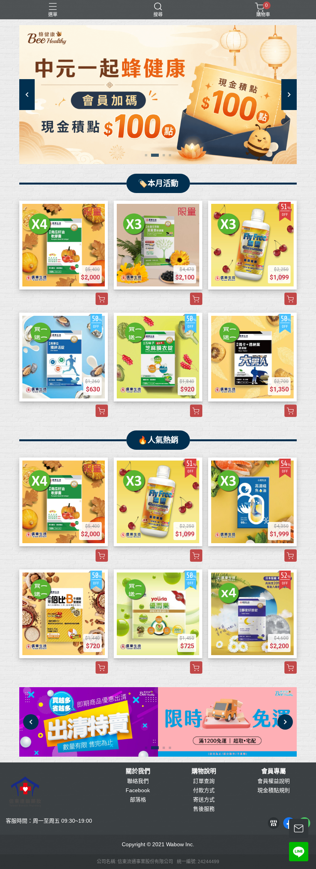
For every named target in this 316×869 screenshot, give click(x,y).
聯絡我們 (138, 781)
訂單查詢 (204, 781)
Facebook (138, 790)
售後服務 (204, 808)
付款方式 (204, 790)
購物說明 (204, 771)
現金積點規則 (273, 790)
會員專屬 (273, 771)
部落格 (138, 799)
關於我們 (138, 771)
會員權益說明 (273, 781)
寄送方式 (204, 799)
